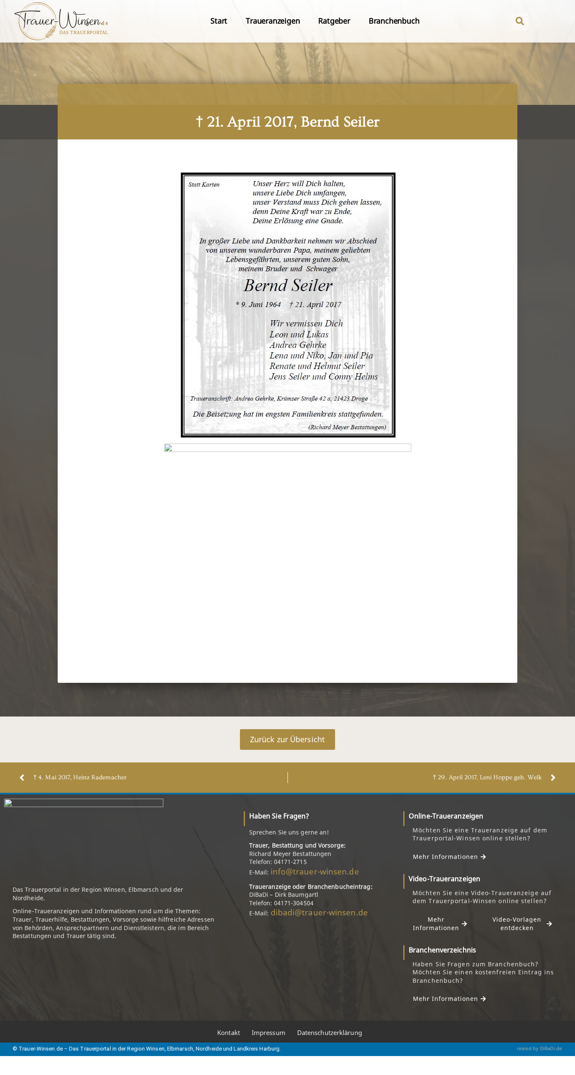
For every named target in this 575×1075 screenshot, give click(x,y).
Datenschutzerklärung (329, 1032)
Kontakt (228, 1032)
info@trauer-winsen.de (315, 871)
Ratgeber (334, 21)
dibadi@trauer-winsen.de (319, 912)
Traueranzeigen (273, 21)
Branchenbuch (394, 21)
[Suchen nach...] (519, 21)
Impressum (268, 1032)
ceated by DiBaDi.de (539, 1048)
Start (218, 21)
